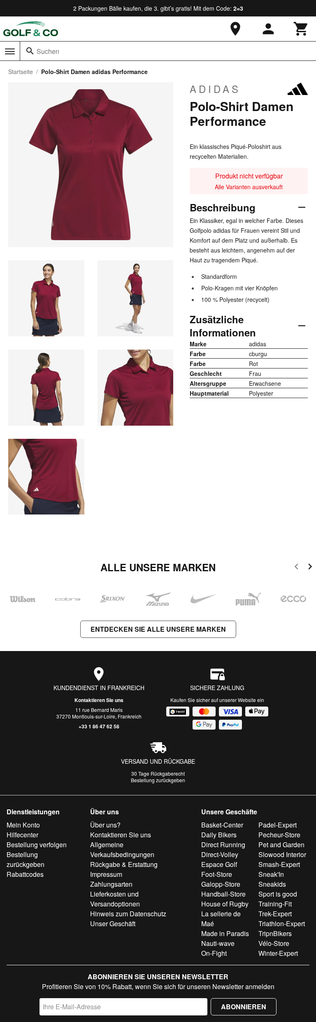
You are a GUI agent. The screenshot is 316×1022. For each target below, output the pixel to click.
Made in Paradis (225, 933)
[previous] (296, 568)
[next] (310, 568)
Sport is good (277, 894)
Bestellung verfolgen (37, 844)
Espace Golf (219, 864)
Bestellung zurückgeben (158, 779)
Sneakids (272, 884)
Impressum (106, 874)
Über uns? (105, 825)
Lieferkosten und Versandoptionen (115, 898)
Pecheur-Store (279, 834)
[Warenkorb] (301, 29)
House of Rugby (225, 903)
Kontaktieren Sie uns (98, 700)
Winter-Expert (278, 953)
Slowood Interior (282, 854)
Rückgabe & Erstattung (124, 864)
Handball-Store (223, 894)
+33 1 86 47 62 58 (99, 726)
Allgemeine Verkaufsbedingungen (122, 849)
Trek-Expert (275, 913)
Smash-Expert (279, 864)
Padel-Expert (277, 825)
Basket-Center (222, 825)
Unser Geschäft (112, 923)
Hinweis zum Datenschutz (128, 913)
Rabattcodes (25, 874)
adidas (215, 88)
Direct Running (223, 844)
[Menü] (10, 51)
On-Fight (214, 953)
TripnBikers (275, 933)
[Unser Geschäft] (235, 29)
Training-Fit (275, 903)
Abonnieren (243, 1006)
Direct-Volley (219, 854)
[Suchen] (30, 51)
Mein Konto (23, 825)
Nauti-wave (218, 943)
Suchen (48, 51)
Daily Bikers (219, 834)
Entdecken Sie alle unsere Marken (158, 629)
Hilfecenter (22, 834)
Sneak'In (271, 874)
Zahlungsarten (111, 884)
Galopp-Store (220, 884)
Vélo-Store (273, 943)
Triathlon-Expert (281, 923)
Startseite (20, 71)
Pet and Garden (281, 844)
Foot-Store (216, 874)
